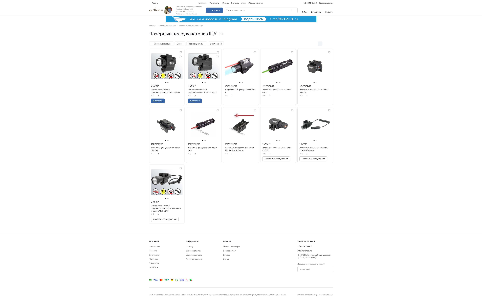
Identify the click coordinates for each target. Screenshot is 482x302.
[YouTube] (306, 279)
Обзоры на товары (231, 246)
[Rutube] (321, 279)
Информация (192, 241)
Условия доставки (194, 255)
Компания (154, 241)
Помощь (189, 246)
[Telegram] (301, 279)
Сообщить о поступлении (276, 158)
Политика (153, 267)
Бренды (226, 255)
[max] (331, 279)
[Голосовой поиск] (288, 10)
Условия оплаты (193, 251)
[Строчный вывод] (325, 43)
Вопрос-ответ (229, 251)
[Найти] (294, 10)
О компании (154, 246)
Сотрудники (154, 255)
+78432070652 (310, 3)
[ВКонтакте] (296, 279)
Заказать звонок (326, 3)
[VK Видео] (326, 279)
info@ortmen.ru (304, 251)
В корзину (157, 101)
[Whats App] (311, 279)
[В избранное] (181, 52)
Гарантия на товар (194, 259)
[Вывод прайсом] (330, 43)
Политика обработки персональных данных (315, 295)
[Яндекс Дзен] (316, 279)
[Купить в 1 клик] (181, 56)
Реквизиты (154, 263)
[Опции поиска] (283, 10)
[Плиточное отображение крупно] (314, 43)
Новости (153, 251)
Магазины (153, 259)
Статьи (226, 259)
